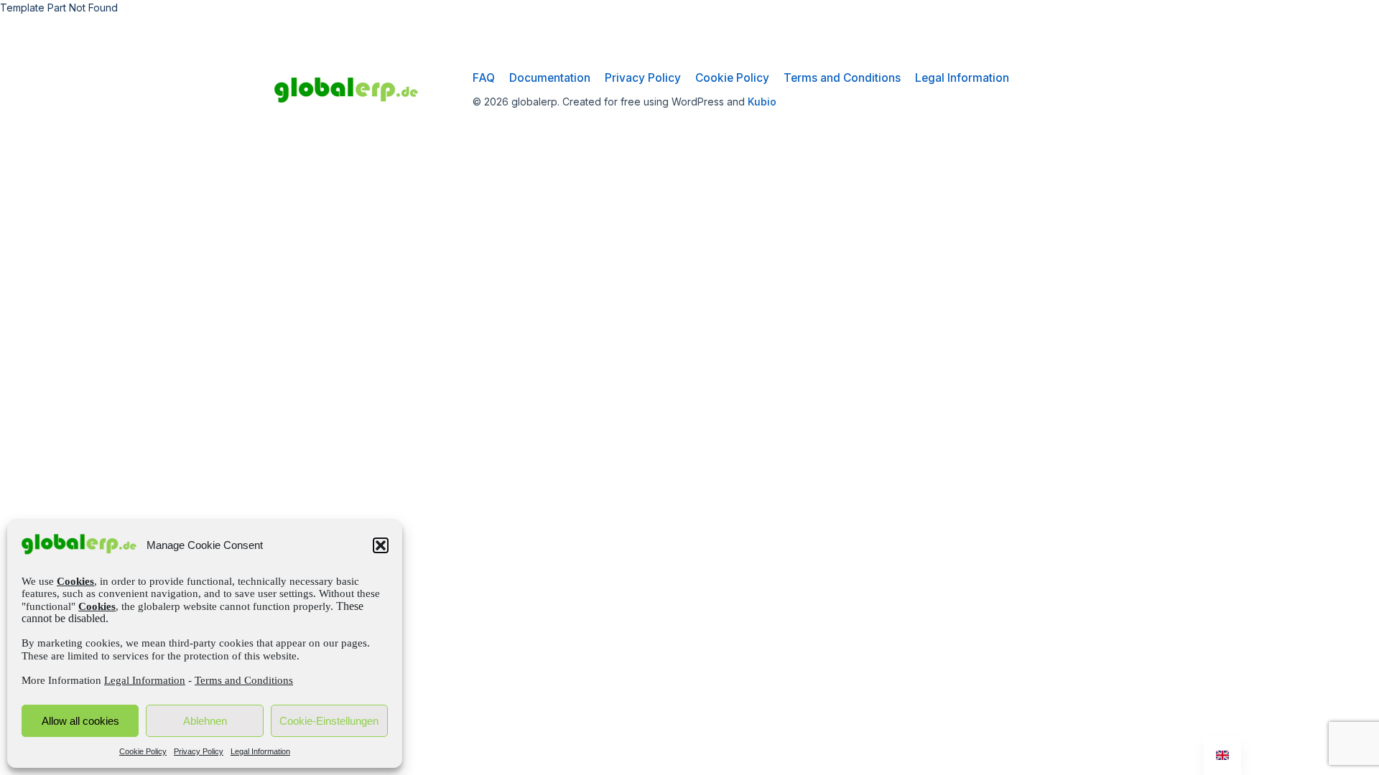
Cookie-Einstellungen (329, 721)
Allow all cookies (80, 721)
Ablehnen (205, 721)
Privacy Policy (198, 751)
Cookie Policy (143, 751)
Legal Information (144, 680)
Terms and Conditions (244, 680)
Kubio (762, 101)
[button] (380, 545)
